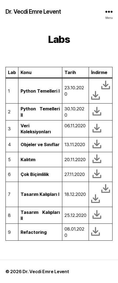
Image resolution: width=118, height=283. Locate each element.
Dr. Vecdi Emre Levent (33, 11)
